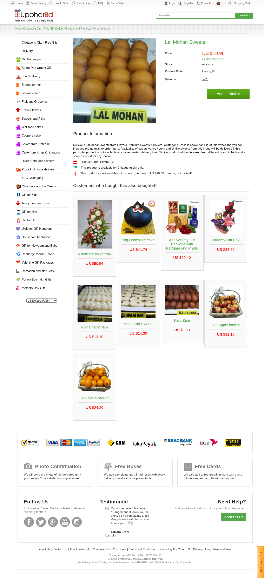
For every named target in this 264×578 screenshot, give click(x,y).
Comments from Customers (109, 549)
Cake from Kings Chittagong (41, 152)
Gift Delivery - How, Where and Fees (209, 549)
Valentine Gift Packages (38, 262)
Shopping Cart (241, 3)
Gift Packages (31, 59)
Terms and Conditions (142, 549)
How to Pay (83, 3)
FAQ (100, 3)
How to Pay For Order (172, 549)
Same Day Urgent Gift (37, 67)
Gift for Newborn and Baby (39, 245)
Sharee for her (31, 84)
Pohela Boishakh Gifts (37, 279)
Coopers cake (31, 135)
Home (19, 3)
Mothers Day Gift (33, 288)
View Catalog (38, 3)
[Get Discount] (260, 561)
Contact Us (207, 3)
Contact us (233, 517)
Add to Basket (228, 94)
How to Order (61, 3)
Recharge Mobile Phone (38, 254)
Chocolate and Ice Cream (39, 186)
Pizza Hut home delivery (38, 169)
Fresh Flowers (31, 110)
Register (188, 3)
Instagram (77, 522)
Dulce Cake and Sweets (38, 161)
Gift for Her (29, 220)
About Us (44, 549)
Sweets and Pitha (76, 28)
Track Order (117, 3)
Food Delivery (31, 76)
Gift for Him (29, 211)
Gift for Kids (30, 194)
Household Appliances (37, 237)
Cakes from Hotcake (36, 144)
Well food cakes (32, 127)
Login (172, 3)
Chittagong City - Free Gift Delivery (44, 28)
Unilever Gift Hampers (37, 228)
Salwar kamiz (31, 93)
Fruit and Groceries (35, 101)
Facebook (29, 522)
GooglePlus (53, 522)
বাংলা (223, 3)
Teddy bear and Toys (36, 203)
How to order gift (80, 549)
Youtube (65, 522)
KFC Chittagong (32, 178)
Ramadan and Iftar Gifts (38, 271)
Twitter (41, 522)
